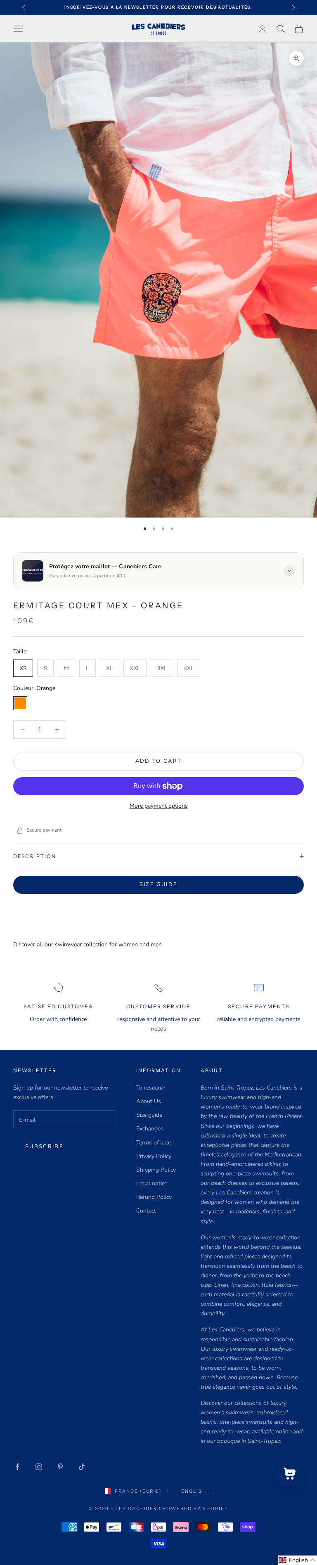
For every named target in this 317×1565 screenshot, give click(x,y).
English (193, 1491)
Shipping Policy (156, 1170)
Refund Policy (154, 1197)
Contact (146, 1211)
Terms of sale (153, 1143)
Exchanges (149, 1128)
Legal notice (151, 1183)
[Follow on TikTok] (82, 1467)
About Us (148, 1101)
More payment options (159, 806)
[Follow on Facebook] (17, 1467)
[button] (297, 1560)
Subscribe (44, 1146)
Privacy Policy (153, 1156)
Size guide (158, 884)
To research (151, 1088)
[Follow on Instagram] (39, 1467)
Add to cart (158, 761)
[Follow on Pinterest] (60, 1467)
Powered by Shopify (195, 1508)
